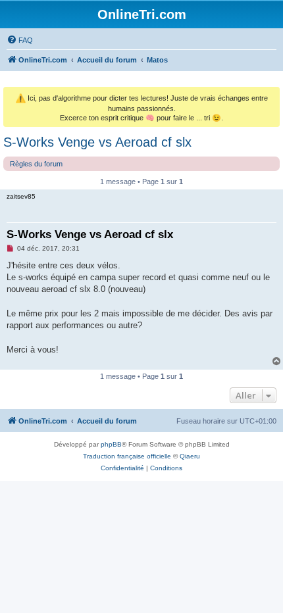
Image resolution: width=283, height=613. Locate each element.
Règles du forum (36, 164)
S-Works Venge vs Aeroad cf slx (97, 142)
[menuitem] (20, 40)
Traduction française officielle (127, 456)
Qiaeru (190, 456)
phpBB (111, 444)
